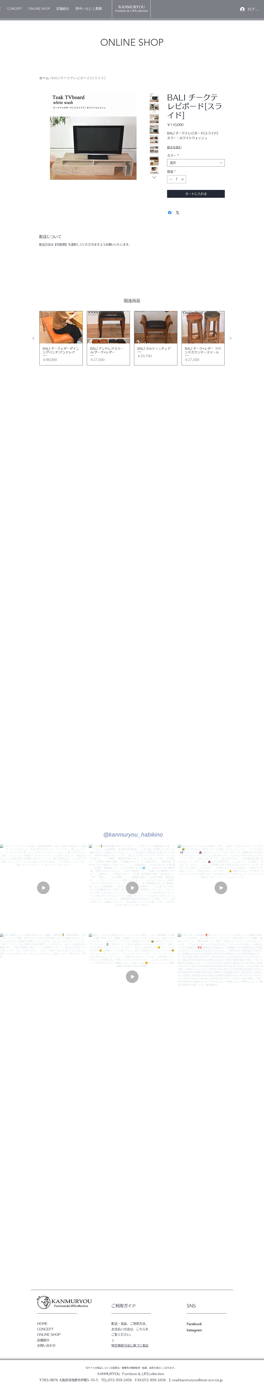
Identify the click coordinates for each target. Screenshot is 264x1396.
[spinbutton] (176, 179)
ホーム (44, 78)
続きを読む (174, 147)
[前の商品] (33, 338)
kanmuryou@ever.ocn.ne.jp (201, 1380)
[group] (132, 338)
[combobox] (196, 163)
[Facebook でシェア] (169, 212)
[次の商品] (230, 338)
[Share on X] (177, 212)
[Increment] (183, 179)
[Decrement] (170, 179)
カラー (173, 155)
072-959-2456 (120, 1380)
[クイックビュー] (61, 327)
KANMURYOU (131, 7)
